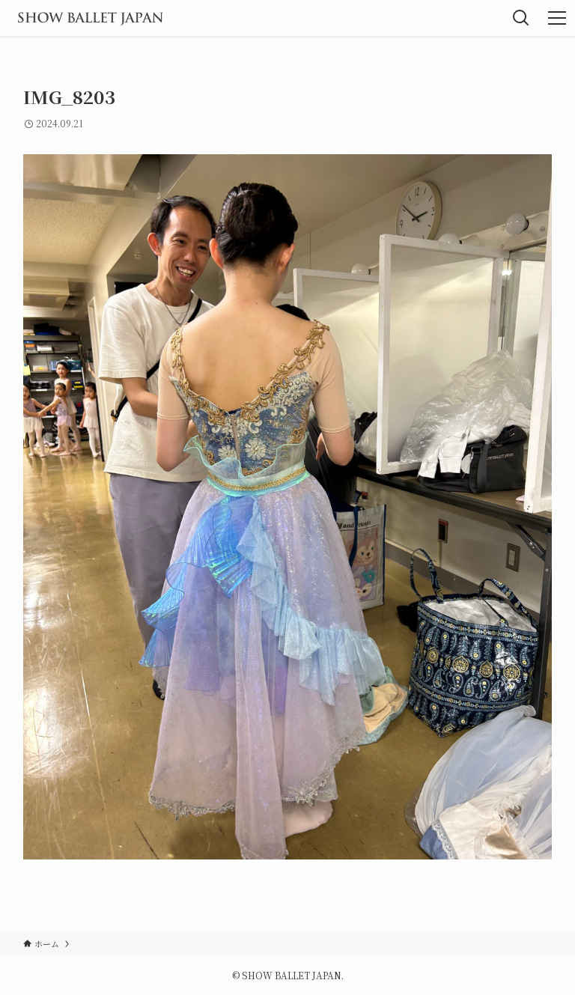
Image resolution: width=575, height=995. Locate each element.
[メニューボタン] (557, 18)
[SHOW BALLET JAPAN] (90, 18)
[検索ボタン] (521, 18)
